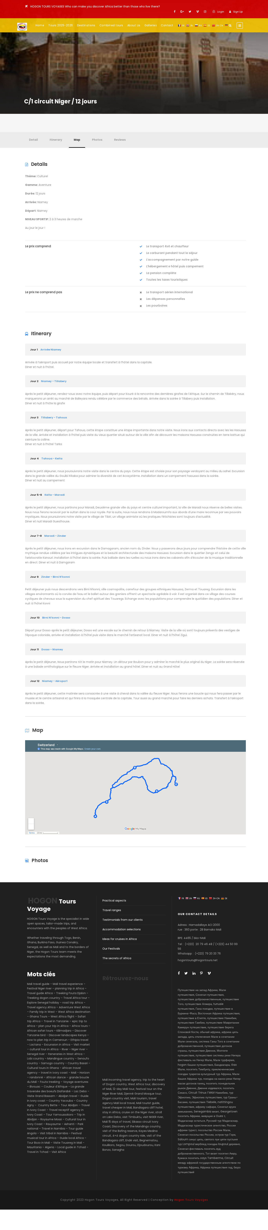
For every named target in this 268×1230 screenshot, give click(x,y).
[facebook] (174, 12)
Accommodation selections (121, 929)
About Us (133, 25)
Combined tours (111, 25)
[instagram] (205, 12)
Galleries (150, 25)
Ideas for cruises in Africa (119, 939)
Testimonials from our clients (122, 920)
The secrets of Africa (116, 958)
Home (40, 25)
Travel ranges (111, 910)
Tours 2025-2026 (60, 25)
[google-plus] (182, 12)
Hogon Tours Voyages (191, 1200)
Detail (33, 140)
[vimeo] (197, 12)
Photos (97, 140)
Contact (167, 25)
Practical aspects (114, 900)
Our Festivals (111, 949)
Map (77, 140)
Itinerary (56, 140)
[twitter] (190, 12)
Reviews (120, 140)
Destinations (86, 25)
